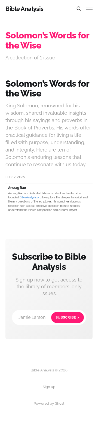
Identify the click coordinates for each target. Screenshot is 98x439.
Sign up (49, 387)
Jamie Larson (47, 317)
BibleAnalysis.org (30, 197)
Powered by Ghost (49, 403)
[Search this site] (79, 9)
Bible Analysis (24, 9)
